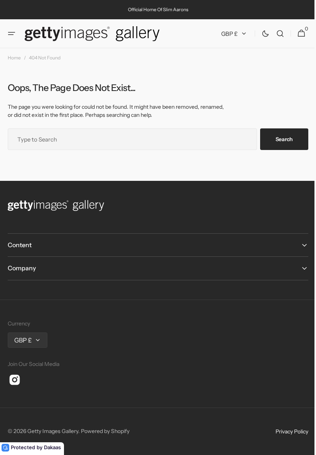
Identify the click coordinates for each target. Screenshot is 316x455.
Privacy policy (286, 431)
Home (14, 58)
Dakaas (52, 447)
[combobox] (129, 139)
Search (278, 139)
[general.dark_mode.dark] (259, 33)
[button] (11, 33)
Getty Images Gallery (52, 431)
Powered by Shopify (105, 431)
